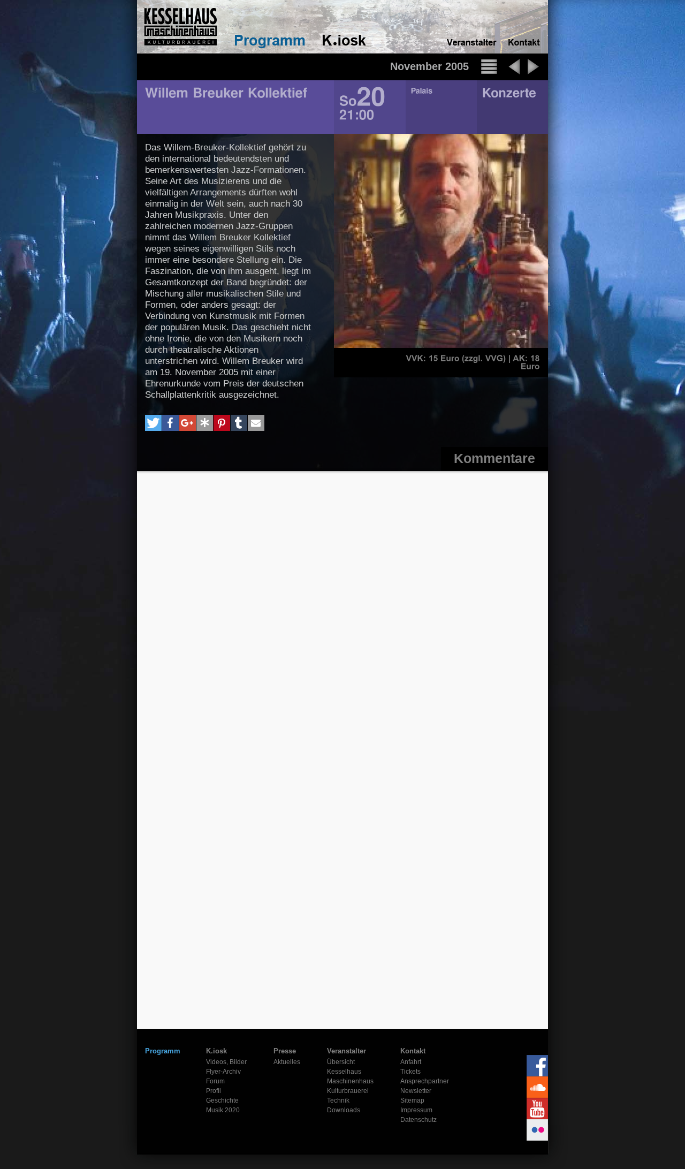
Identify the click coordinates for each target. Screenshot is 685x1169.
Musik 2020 (223, 1110)
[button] (153, 423)
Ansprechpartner (424, 1081)
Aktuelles (286, 1062)
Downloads (343, 1110)
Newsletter (415, 1091)
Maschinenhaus (350, 1081)
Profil (213, 1091)
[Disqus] (342, 613)
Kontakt (412, 1051)
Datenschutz (418, 1120)
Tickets (410, 1071)
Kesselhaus (344, 1071)
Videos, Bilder (226, 1062)
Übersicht (341, 1062)
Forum (215, 1081)
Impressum (416, 1110)
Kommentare (494, 458)
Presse (284, 1051)
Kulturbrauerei (348, 1091)
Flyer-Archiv (223, 1071)
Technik (338, 1100)
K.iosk (216, 1051)
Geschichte (222, 1100)
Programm (162, 1051)
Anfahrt (410, 1062)
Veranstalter (346, 1051)
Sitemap (412, 1100)
